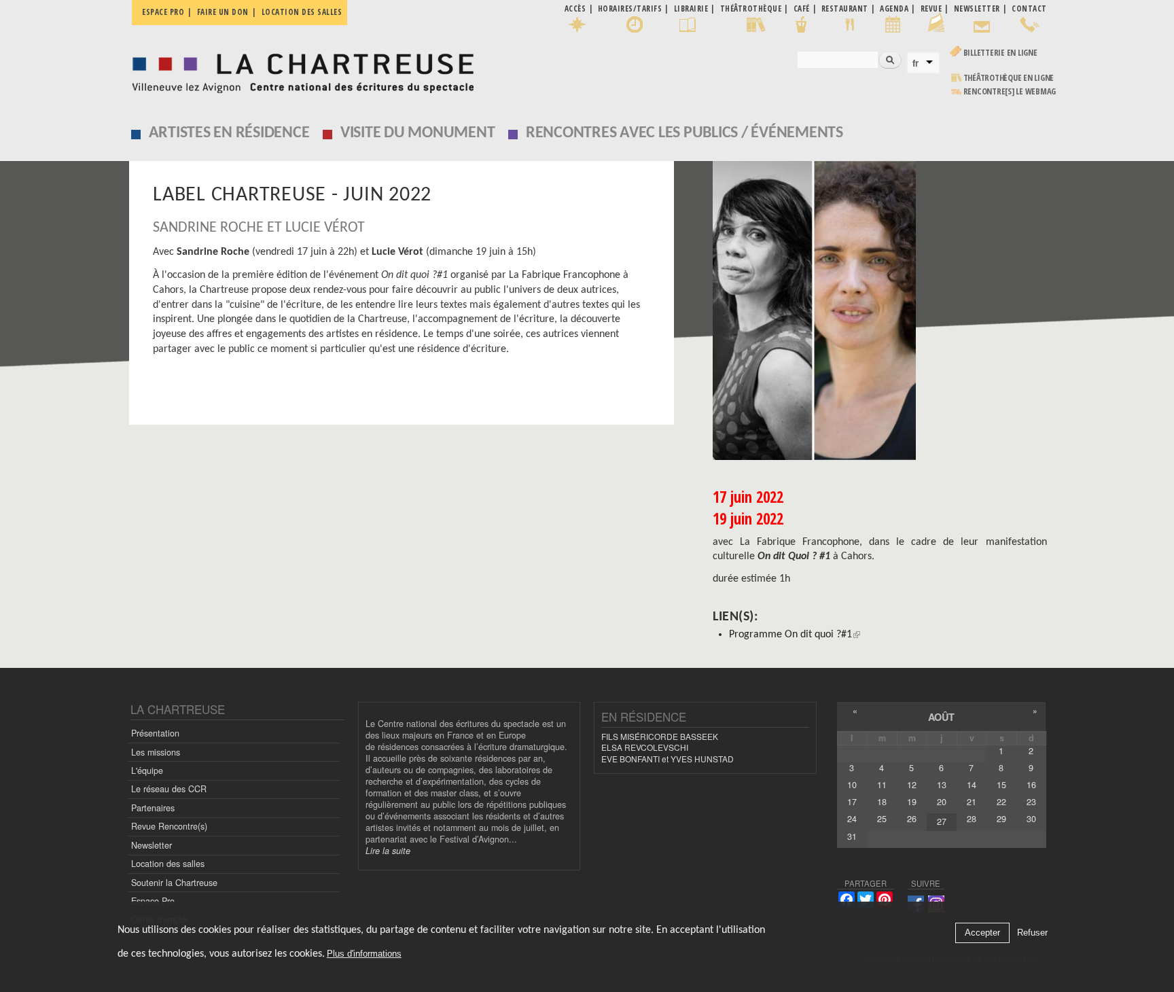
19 (912, 802)
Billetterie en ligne (1000, 52)
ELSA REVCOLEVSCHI (644, 747)
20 (941, 802)
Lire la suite (388, 851)
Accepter (982, 933)
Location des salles (302, 12)
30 (1031, 819)
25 (882, 819)
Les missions (155, 752)
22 (1001, 802)
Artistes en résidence (229, 133)
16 (1031, 785)
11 (882, 785)
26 (912, 819)
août (941, 717)
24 (852, 819)
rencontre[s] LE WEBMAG (1009, 91)
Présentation (155, 733)
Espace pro (163, 12)
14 (971, 785)
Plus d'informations (364, 954)
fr (915, 63)
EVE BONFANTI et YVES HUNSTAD (667, 758)
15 (1001, 785)
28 (971, 819)
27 (941, 821)
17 (852, 802)
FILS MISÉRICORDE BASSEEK (659, 736)
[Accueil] (299, 69)
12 (912, 785)
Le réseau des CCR (169, 789)
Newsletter (151, 845)
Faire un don (223, 12)
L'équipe (147, 770)
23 (1031, 802)
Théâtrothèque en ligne (1008, 78)
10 (852, 785)
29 (1001, 819)
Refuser (1032, 933)
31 (852, 836)
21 (971, 802)
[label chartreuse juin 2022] (879, 310)
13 (941, 785)
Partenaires (153, 808)
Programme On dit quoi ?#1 (790, 634)
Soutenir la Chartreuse (174, 882)
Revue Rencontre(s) (169, 826)
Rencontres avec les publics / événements (684, 133)
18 (882, 802)
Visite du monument (417, 133)
